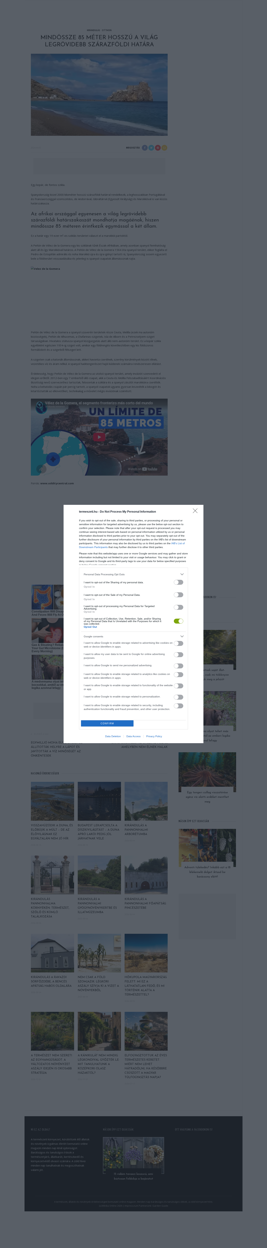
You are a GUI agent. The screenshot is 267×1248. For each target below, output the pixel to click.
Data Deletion (113, 736)
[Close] (196, 511)
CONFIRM (107, 723)
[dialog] (133, 624)
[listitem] (133, 574)
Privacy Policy (154, 736)
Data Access (133, 736)
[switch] (178, 582)
